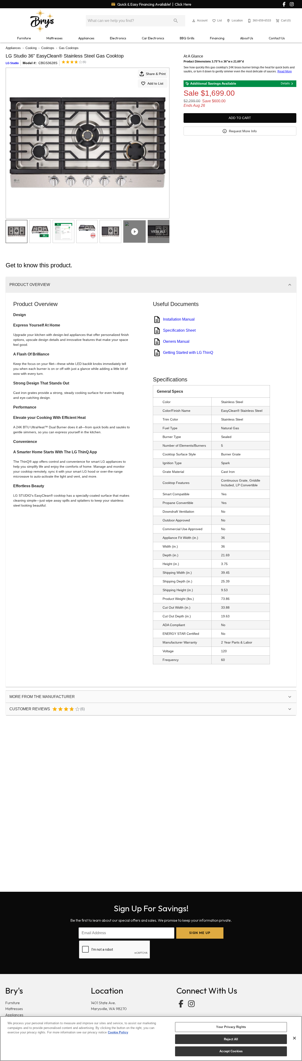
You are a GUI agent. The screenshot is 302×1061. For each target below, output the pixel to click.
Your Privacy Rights (231, 1027)
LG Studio (12, 63)
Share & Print (156, 74)
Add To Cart (240, 118)
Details (285, 83)
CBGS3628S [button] (47, 63)
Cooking (31, 48)
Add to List (155, 83)
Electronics (118, 38)
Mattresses (54, 38)
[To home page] (42, 20)
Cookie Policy (118, 1032)
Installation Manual (179, 319)
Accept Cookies (231, 1051)
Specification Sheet (179, 330)
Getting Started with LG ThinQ (188, 353)
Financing (217, 38)
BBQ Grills (187, 38)
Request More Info (243, 131)
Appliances (86, 38)
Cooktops (47, 48)
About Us (246, 38)
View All (158, 231)
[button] (194, 21)
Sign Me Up (200, 933)
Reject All (231, 1039)
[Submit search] (175, 21)
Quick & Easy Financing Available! (154, 4)
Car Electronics (153, 38)
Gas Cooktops (69, 48)
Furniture (24, 38)
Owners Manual (176, 341)
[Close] (294, 1038)
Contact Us (277, 38)
